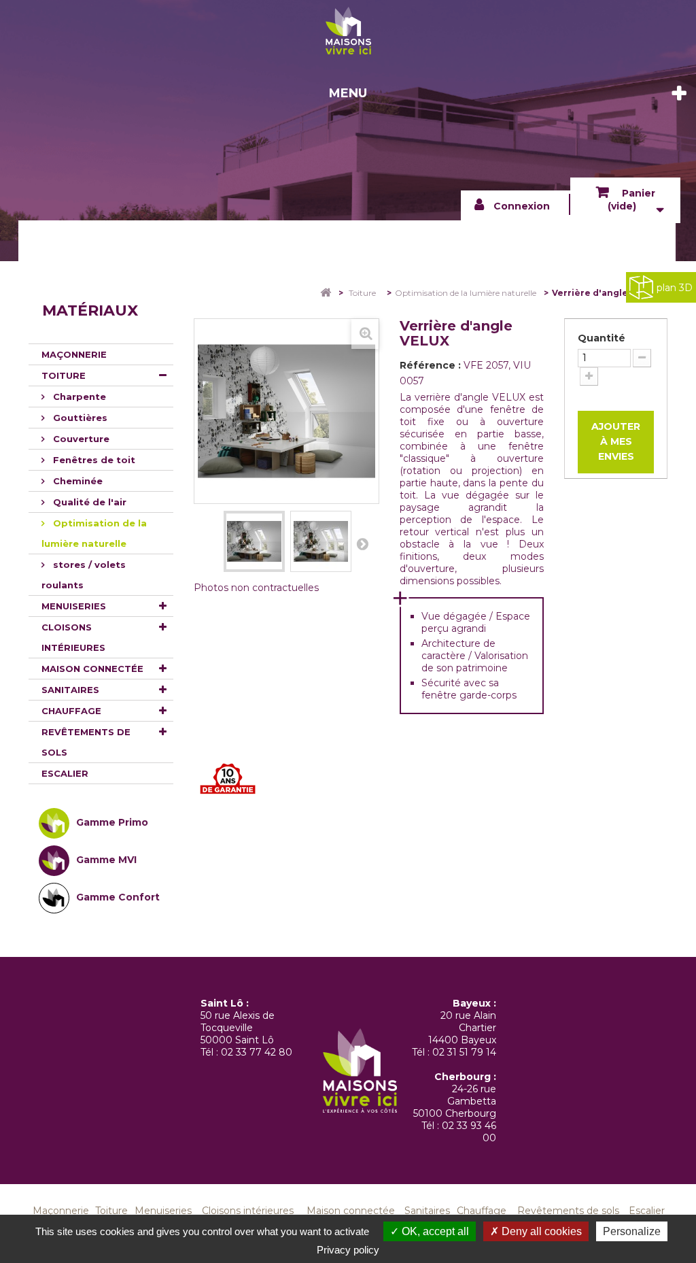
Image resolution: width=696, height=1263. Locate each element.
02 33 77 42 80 (256, 1052)
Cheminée (76, 480)
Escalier (64, 773)
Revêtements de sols (85, 742)
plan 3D (675, 288)
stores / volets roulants (83, 574)
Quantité (601, 338)
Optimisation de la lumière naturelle (94, 533)
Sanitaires (70, 689)
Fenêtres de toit (92, 459)
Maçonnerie (74, 354)
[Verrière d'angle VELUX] (254, 541)
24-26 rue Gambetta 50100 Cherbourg (454, 1101)
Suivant (362, 543)
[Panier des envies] (348, 30)
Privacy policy (348, 1250)
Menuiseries (73, 606)
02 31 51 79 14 (464, 1052)
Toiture (63, 375)
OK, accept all (434, 1231)
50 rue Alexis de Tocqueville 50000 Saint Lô (238, 1027)
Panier (631, 199)
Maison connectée (92, 668)
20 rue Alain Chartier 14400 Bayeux (462, 1027)
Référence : (430, 365)
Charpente (78, 396)
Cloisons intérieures (73, 637)
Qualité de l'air (88, 501)
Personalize (632, 1231)
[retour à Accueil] (316, 292)
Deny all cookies (540, 1231)
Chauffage (71, 710)
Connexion (521, 206)
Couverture (79, 438)
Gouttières (78, 417)
